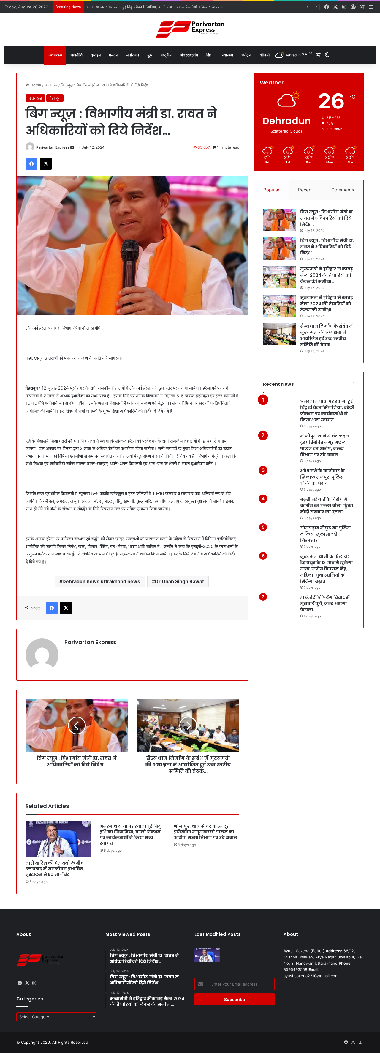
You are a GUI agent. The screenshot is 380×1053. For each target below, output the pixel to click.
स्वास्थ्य (227, 54)
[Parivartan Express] (189, 30)
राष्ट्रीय (166, 54)
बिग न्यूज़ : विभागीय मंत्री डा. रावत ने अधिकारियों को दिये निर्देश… (327, 218)
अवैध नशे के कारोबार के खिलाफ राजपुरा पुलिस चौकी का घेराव (322, 477)
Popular (271, 190)
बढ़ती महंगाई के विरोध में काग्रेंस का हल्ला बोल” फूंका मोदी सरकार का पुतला (326, 505)
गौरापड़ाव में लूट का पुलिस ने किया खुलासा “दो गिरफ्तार (325, 534)
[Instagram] (34, 983)
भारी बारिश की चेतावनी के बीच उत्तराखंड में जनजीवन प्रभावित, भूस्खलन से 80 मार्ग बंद (55, 868)
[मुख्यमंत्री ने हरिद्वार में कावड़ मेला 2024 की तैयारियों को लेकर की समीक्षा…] (279, 277)
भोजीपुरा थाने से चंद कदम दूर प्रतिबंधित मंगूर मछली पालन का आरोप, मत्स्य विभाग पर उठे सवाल (206, 831)
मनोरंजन (132, 54)
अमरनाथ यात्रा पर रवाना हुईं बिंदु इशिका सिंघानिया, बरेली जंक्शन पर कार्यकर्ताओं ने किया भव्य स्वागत (130, 834)
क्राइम (96, 54)
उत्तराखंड (55, 54)
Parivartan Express (52, 147)
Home (35, 85)
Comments (342, 190)
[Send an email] (72, 147)
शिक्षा (209, 54)
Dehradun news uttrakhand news (101, 581)
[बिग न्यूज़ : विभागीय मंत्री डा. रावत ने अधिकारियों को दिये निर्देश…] (279, 220)
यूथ (149, 54)
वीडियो (265, 54)
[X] (46, 164)
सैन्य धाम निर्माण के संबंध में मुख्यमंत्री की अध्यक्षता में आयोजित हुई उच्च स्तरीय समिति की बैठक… (326, 335)
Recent (305, 190)
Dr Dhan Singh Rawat (179, 581)
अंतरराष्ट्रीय (189, 54)
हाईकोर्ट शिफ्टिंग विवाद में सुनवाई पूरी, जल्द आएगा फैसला (324, 603)
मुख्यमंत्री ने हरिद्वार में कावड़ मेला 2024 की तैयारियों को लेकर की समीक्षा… (326, 275)
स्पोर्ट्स (246, 54)
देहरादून (55, 98)
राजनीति (76, 54)
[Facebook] (31, 164)
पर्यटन (113, 54)
